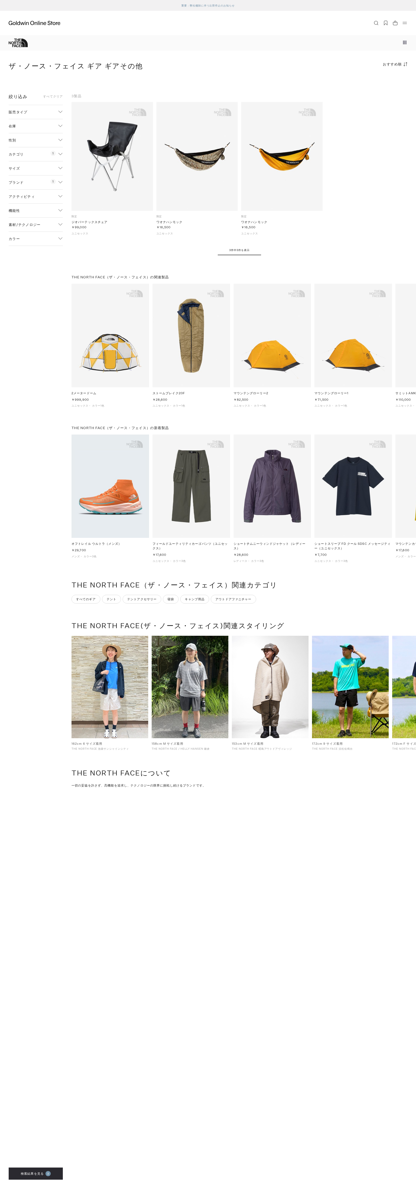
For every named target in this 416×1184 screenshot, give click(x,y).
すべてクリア (53, 96)
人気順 (374, 81)
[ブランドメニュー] (404, 43)
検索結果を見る (35, 1173)
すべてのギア (86, 599)
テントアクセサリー (142, 599)
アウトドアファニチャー (233, 599)
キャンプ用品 (195, 599)
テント (111, 599)
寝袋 (170, 599)
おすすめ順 (392, 64)
